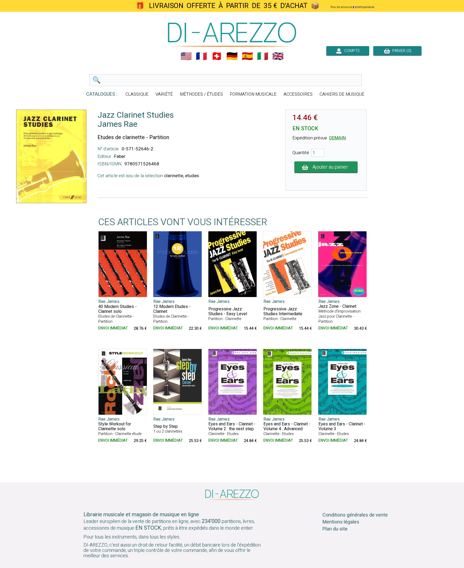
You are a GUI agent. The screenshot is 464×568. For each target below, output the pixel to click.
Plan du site (334, 529)
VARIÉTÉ (164, 94)
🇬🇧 (278, 56)
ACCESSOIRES (298, 94)
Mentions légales (340, 522)
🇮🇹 (262, 56)
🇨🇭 (216, 56)
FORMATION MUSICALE (253, 94)
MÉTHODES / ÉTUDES (201, 94)
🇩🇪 (232, 56)
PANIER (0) (400, 51)
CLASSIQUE (136, 94)
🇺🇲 (186, 56)
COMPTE (351, 51)
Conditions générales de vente (355, 515)
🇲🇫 (201, 56)
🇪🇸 (247, 56)
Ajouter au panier (330, 167)
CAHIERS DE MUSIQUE (342, 94)
